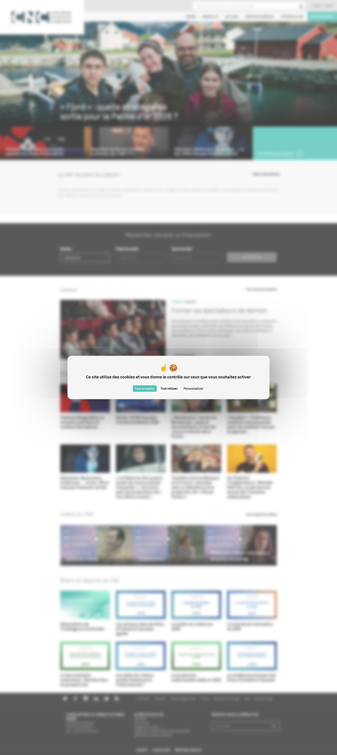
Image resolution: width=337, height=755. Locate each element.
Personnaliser (193, 388)
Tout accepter (145, 388)
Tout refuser (169, 388)
